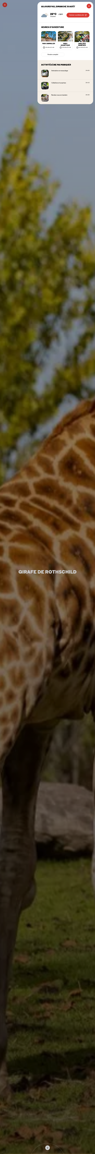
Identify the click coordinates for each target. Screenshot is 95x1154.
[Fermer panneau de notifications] (89, 6)
